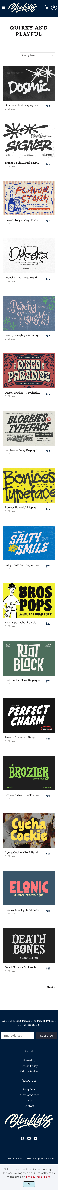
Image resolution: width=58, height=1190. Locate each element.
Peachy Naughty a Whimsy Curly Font (22, 335)
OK (29, 1184)
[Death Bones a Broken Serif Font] (29, 945)
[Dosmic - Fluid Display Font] (29, 83)
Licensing (29, 1060)
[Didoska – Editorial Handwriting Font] (29, 255)
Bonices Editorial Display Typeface (22, 507)
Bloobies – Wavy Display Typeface (22, 450)
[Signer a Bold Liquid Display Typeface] (29, 140)
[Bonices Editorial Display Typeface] (29, 485)
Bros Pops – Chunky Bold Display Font (22, 622)
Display (10, 109)
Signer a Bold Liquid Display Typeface (22, 162)
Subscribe (46, 1035)
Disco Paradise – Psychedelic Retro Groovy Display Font (22, 392)
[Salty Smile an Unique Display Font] (29, 543)
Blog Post (29, 1089)
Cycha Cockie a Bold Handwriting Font (22, 852)
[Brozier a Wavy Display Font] (29, 773)
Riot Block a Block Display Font (22, 680)
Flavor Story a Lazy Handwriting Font (22, 220)
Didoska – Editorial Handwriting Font (22, 277)
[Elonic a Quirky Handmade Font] (29, 888)
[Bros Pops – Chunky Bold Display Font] (29, 600)
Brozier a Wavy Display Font (22, 795)
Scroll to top (55, 1031)
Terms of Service (29, 1094)
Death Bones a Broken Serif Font (22, 967)
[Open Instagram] (29, 1139)
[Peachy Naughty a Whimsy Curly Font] (29, 313)
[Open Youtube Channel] (36, 1139)
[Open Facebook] (22, 1139)
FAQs (29, 1100)
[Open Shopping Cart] (46, 7)
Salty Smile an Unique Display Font (22, 565)
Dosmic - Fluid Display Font (22, 105)
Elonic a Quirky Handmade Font (22, 910)
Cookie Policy (29, 1066)
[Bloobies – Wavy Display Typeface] (29, 428)
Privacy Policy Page (38, 1176)
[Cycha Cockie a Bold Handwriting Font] (29, 830)
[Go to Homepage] (22, 12)
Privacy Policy (29, 1071)
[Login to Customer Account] (54, 7)
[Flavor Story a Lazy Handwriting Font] (29, 198)
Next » (51, 987)
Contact (29, 1106)
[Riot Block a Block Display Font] (29, 658)
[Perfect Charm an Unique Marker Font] (29, 715)
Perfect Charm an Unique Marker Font (22, 737)
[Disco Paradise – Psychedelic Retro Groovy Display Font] (29, 370)
